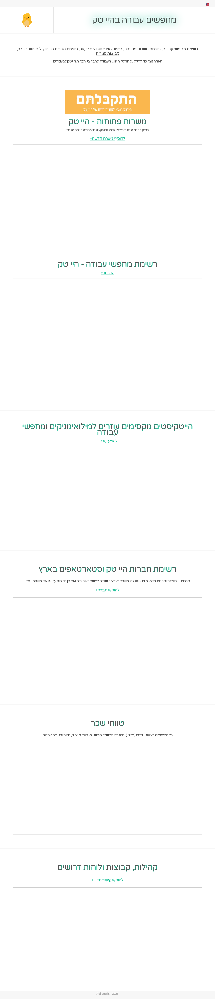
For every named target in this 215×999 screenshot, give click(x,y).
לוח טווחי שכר (29, 49)
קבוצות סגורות (107, 53)
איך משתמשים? (36, 581)
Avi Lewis (102, 994)
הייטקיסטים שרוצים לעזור (101, 49)
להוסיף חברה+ (107, 590)
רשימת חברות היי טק (60, 49)
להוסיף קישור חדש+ (107, 880)
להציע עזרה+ (107, 441)
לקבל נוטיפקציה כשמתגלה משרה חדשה (90, 130)
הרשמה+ (107, 272)
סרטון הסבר (141, 130)
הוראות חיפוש (124, 130)
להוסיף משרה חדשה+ (107, 138)
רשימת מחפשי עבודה (180, 49)
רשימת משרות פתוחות (142, 49)
